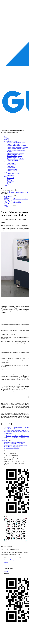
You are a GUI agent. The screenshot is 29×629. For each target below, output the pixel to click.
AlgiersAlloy (10, 166)
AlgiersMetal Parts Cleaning (14, 157)
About (5, 176)
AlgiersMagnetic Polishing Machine (16, 142)
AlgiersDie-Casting (12, 169)
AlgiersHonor (10, 181)
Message (9, 182)
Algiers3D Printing (12, 170)
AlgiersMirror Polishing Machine (15, 159)
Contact (6, 185)
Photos (9, 179)
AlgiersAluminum (11, 164)
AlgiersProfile (10, 178)
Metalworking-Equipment (10, 141)
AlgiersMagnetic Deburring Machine (16, 145)
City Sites (6, 138)
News (5, 172)
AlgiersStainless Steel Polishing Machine (17, 147)
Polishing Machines (9, 139)
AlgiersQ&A (10, 175)
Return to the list (5, 440)
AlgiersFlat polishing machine (14, 156)
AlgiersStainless (11, 167)
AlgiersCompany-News (13, 173)
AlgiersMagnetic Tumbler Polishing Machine (15, 445)
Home (5, 137)
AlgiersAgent (10, 183)
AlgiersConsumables (12, 160)
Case (5, 161)
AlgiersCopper (11, 163)
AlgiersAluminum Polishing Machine (16, 148)
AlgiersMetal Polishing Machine (15, 153)
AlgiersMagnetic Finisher (13, 144)
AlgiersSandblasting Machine (14, 154)
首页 (8, 192)
